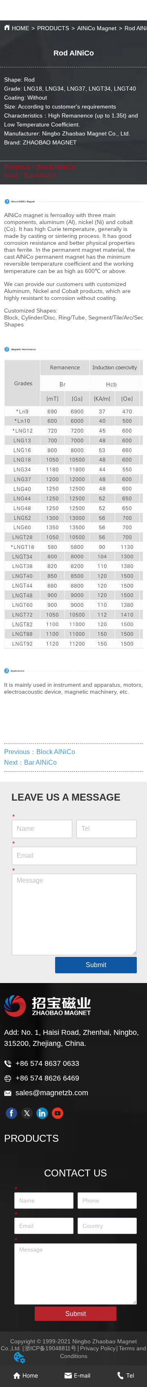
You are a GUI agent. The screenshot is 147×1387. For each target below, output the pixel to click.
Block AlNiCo (55, 167)
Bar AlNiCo (40, 175)
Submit (96, 964)
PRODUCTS (53, 28)
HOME (20, 28)
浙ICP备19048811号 (50, 1348)
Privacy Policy (98, 1348)
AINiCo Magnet (96, 28)
